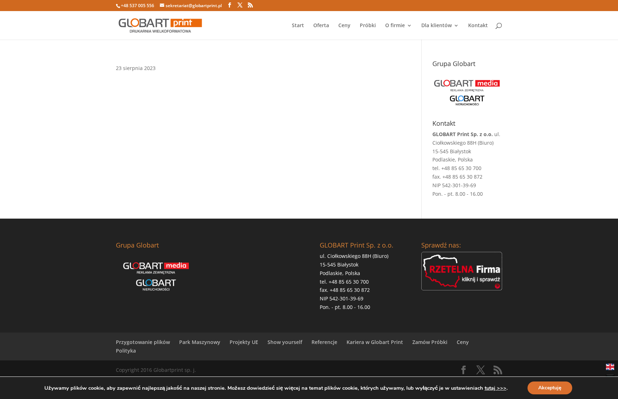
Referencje (324, 342)
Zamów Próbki (429, 342)
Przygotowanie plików (143, 342)
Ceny (344, 26)
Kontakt (478, 26)
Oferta (321, 26)
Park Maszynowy (199, 342)
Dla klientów (436, 26)
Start (298, 26)
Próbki (368, 26)
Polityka (126, 350)
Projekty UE (244, 342)
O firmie (395, 26)
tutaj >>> (495, 388)
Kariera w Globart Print (375, 342)
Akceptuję (549, 387)
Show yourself (285, 342)
